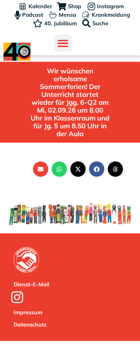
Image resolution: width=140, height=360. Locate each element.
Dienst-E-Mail (31, 284)
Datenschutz (30, 324)
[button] (62, 43)
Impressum (28, 312)
